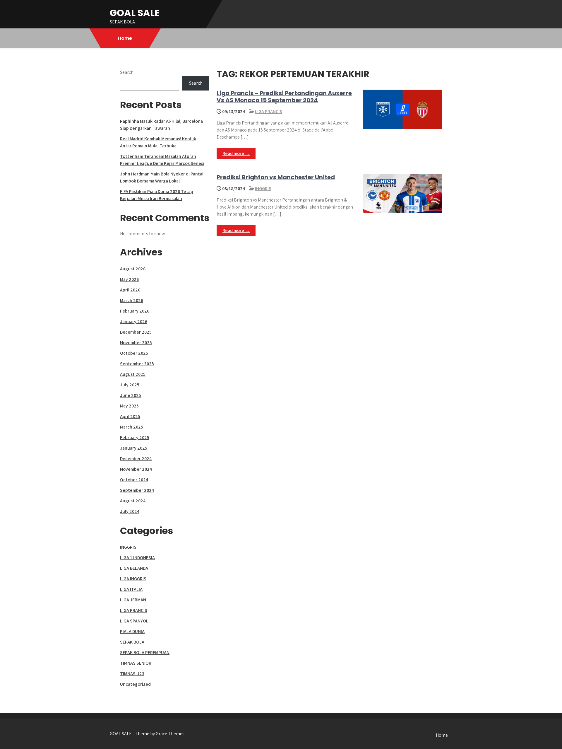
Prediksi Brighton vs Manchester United (276, 177)
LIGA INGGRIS (133, 579)
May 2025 (129, 406)
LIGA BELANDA (134, 568)
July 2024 (129, 511)
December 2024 (136, 458)
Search (126, 72)
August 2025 (132, 374)
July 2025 (129, 385)
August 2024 (132, 501)
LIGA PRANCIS (268, 111)
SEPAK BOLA (132, 642)
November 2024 (136, 469)
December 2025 (136, 332)
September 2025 (137, 364)
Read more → (236, 153)
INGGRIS (263, 188)
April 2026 (130, 290)
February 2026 (134, 311)
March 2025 (131, 427)
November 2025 (136, 342)
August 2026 (132, 269)
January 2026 (133, 321)
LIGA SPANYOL (134, 621)
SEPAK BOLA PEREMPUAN (144, 652)
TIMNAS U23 (132, 673)
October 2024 (134, 480)
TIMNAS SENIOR (135, 663)
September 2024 (137, 490)
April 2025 (130, 416)
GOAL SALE (135, 12)
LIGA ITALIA (131, 589)
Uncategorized (135, 684)
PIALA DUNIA (132, 631)
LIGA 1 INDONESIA (137, 558)
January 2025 (133, 448)
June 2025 (130, 395)
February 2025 (134, 437)
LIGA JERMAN (133, 600)
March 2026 (131, 300)
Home (125, 38)
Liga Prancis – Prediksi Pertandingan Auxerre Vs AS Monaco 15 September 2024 (284, 96)
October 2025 (134, 353)
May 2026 (129, 279)
